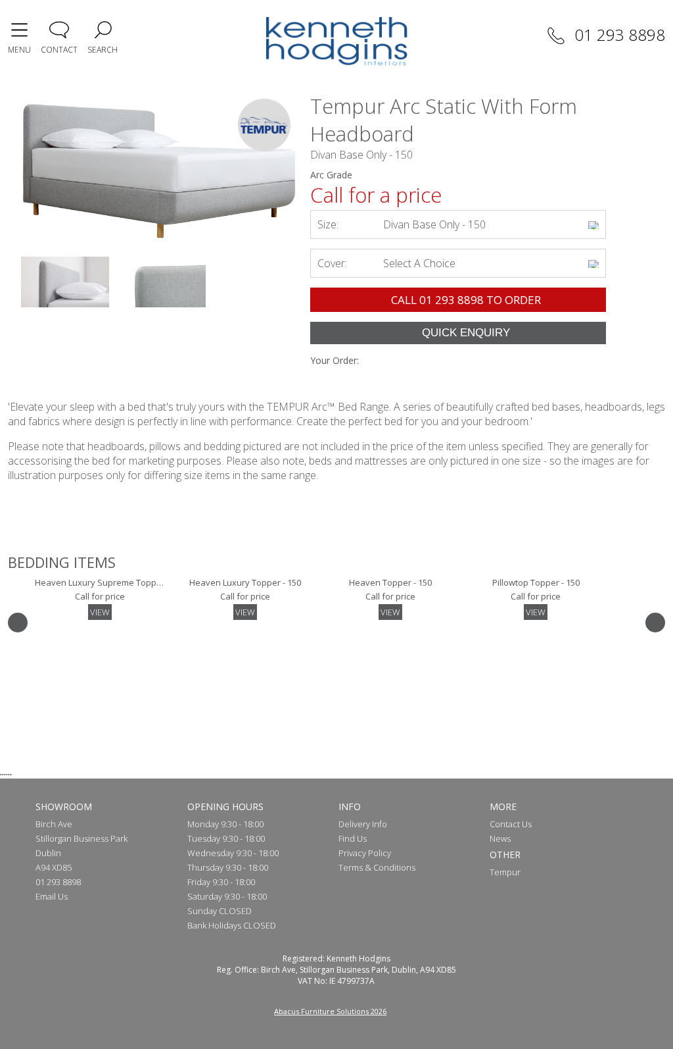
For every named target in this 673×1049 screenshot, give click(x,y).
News (500, 838)
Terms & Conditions (376, 867)
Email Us (51, 896)
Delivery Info (362, 824)
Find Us (352, 838)
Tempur (505, 872)
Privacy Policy (364, 853)
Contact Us (511, 824)
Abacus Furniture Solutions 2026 (330, 1011)
